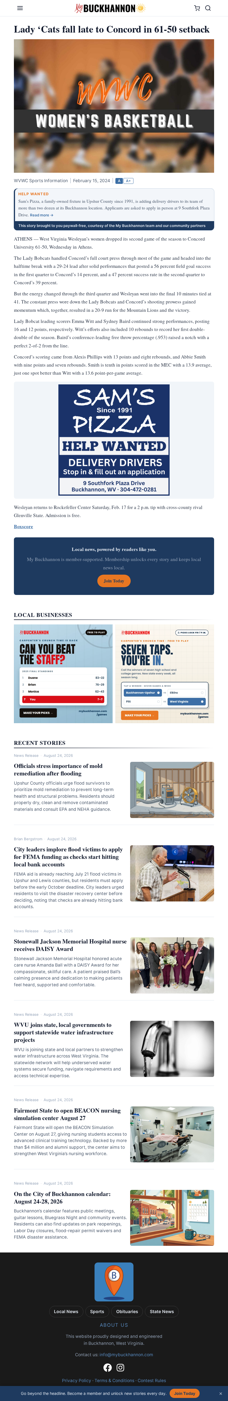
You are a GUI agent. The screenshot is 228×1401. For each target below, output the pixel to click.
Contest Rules (152, 1380)
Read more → (42, 215)
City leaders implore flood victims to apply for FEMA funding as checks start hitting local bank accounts (68, 856)
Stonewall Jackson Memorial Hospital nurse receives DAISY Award (70, 945)
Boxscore (23, 526)
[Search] (208, 8)
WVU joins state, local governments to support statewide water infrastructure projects (63, 1032)
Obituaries (127, 1311)
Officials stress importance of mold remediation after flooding (58, 769)
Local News (66, 1311)
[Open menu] (20, 8)
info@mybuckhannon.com (126, 1354)
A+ (128, 181)
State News (162, 1311)
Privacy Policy (76, 1380)
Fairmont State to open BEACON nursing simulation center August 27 (67, 1114)
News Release (26, 755)
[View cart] (197, 8)
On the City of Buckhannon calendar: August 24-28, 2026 (62, 1197)
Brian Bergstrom (28, 839)
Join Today (184, 1393)
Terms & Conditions (114, 1380)
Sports (97, 1311)
